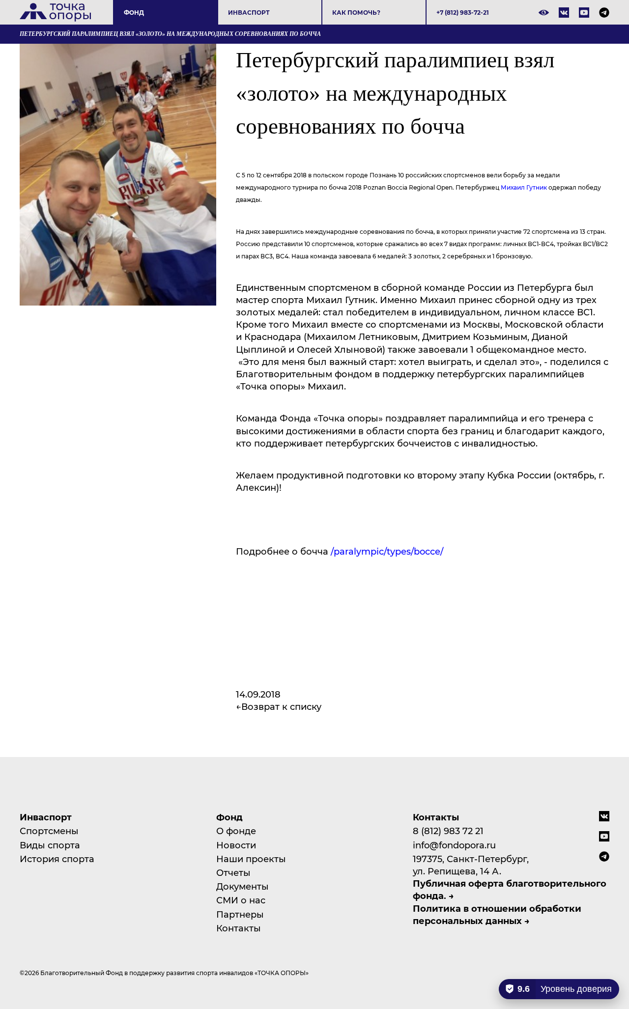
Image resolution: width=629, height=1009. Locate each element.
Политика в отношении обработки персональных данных (497, 914)
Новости (236, 845)
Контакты (238, 928)
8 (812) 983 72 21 (448, 831)
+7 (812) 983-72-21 (462, 12)
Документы (242, 886)
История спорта (57, 859)
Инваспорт (249, 12)
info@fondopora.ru (454, 845)
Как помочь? (356, 12)
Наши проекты (251, 859)
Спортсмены (49, 831)
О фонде (236, 831)
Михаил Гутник (524, 187)
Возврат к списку (281, 706)
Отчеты (233, 872)
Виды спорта (50, 845)
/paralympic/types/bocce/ (388, 551)
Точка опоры (55, 12)
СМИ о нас (240, 900)
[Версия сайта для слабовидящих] (544, 12)
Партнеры (240, 914)
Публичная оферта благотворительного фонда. (509, 889)
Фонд (134, 12)
